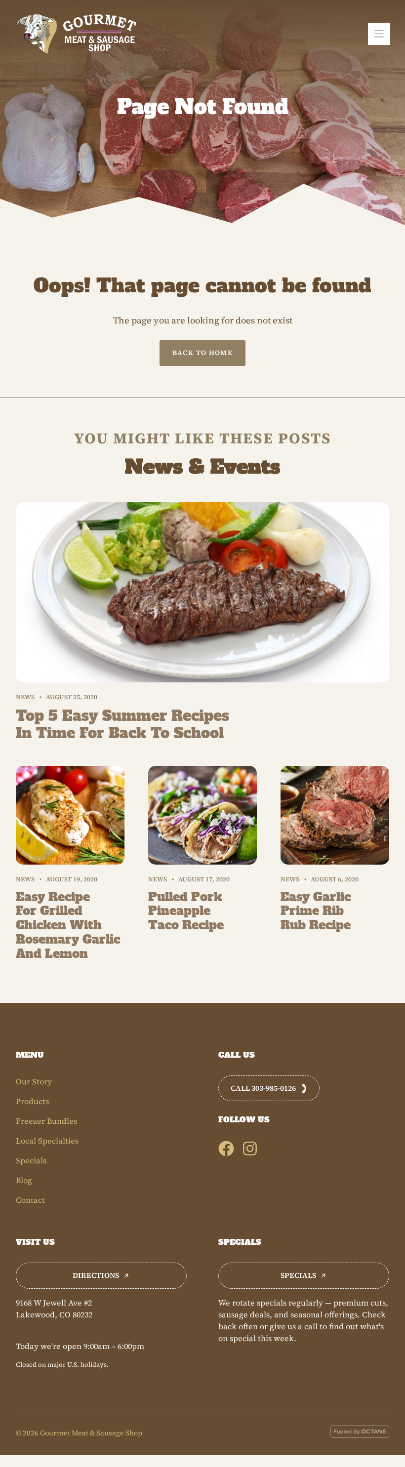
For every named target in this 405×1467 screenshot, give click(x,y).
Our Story (34, 1081)
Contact (30, 1199)
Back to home (202, 352)
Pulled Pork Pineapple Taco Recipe (186, 911)
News (25, 697)
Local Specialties (47, 1140)
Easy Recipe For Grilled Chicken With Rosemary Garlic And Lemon (68, 925)
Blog (24, 1180)
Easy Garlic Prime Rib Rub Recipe (316, 911)
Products (32, 1101)
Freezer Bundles (46, 1120)
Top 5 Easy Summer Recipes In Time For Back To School (122, 724)
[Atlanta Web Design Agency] (359, 1433)
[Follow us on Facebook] (226, 1148)
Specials (31, 1160)
